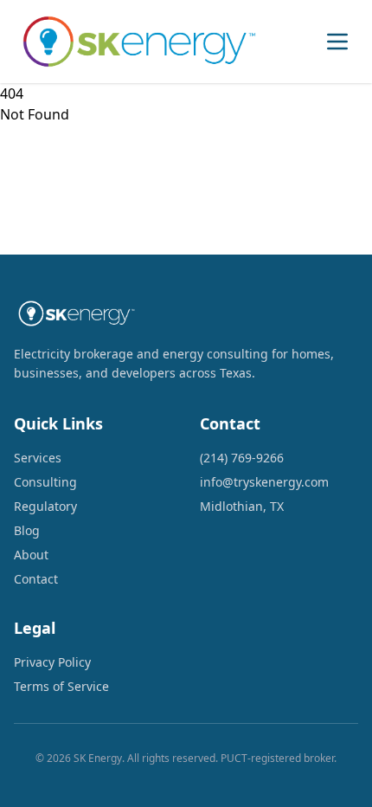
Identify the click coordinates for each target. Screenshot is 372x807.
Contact (36, 579)
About (31, 554)
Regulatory (45, 506)
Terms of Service (61, 686)
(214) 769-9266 (242, 457)
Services (37, 457)
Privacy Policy (52, 662)
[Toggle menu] (337, 41)
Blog (27, 530)
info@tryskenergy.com (264, 482)
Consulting (45, 482)
